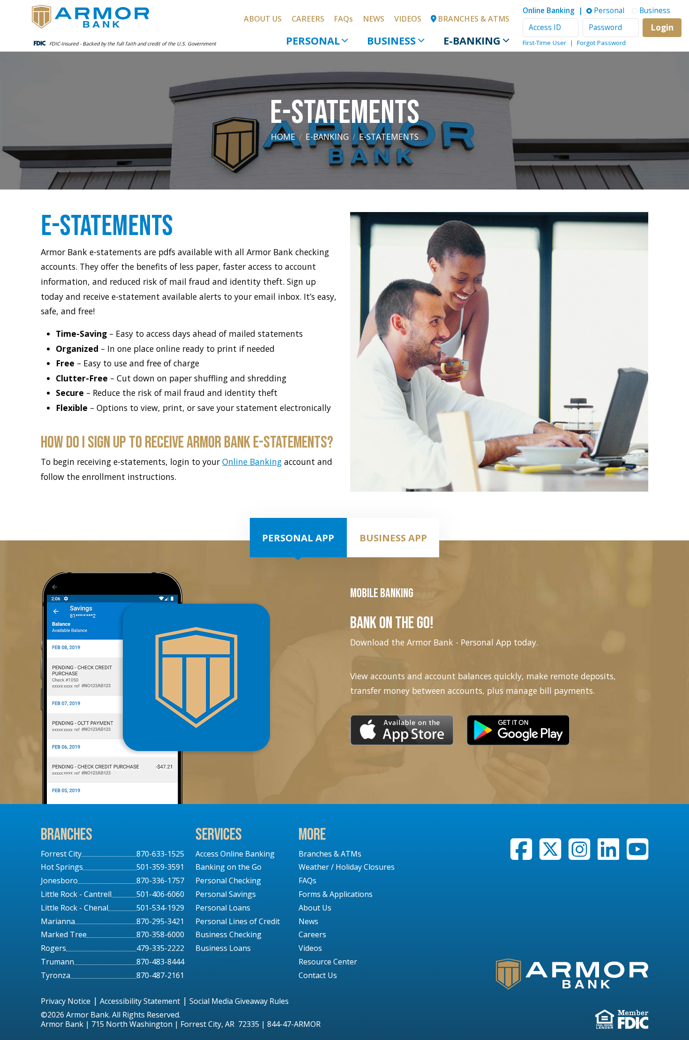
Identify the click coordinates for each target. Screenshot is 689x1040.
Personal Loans (222, 908)
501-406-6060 (160, 894)
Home (283, 136)
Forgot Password (601, 42)
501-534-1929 (160, 908)
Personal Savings (225, 894)
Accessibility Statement (140, 1001)
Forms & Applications (336, 894)
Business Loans (223, 948)
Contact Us (318, 975)
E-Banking (472, 40)
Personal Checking (228, 880)
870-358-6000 (160, 934)
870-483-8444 (160, 961)
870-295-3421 (160, 921)
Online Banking (252, 461)
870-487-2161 (160, 975)
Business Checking (228, 934)
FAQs (343, 19)
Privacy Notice (65, 1001)
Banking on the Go (228, 867)
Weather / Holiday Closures (347, 867)
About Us (263, 19)
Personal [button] (609, 10)
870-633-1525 (160, 854)
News (373, 19)
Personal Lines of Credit (237, 921)
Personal (313, 40)
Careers (308, 19)
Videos (407, 19)
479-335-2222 (160, 948)
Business (391, 40)
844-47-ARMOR (294, 1024)
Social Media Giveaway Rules (239, 1001)
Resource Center (328, 961)
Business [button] (654, 10)
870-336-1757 (160, 880)
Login (662, 27)
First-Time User (544, 42)
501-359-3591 (160, 867)
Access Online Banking (235, 854)
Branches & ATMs (330, 854)
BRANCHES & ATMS (473, 19)
